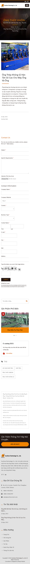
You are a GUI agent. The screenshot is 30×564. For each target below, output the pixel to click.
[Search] (27, 301)
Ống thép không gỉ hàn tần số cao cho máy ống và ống (15, 30)
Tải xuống (9, 353)
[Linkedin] (5, 475)
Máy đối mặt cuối (6, 422)
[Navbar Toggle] (27, 5)
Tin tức (17, 27)
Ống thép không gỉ (8, 376)
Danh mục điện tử (8, 547)
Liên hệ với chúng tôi (13, 424)
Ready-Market (21, 561)
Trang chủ (6, 534)
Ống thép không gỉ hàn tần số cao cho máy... (13, 518)
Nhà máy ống (20, 420)
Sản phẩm (6, 541)
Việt (27, 1)
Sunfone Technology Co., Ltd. (19, 558)
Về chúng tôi (7, 537)
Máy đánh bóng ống (15, 422)
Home (12, 27)
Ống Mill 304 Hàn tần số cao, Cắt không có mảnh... (14, 510)
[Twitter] (3, 475)
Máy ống (18, 368)
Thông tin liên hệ (8, 550)
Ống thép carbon (7, 372)
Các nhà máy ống (7, 368)
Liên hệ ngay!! (15, 444)
